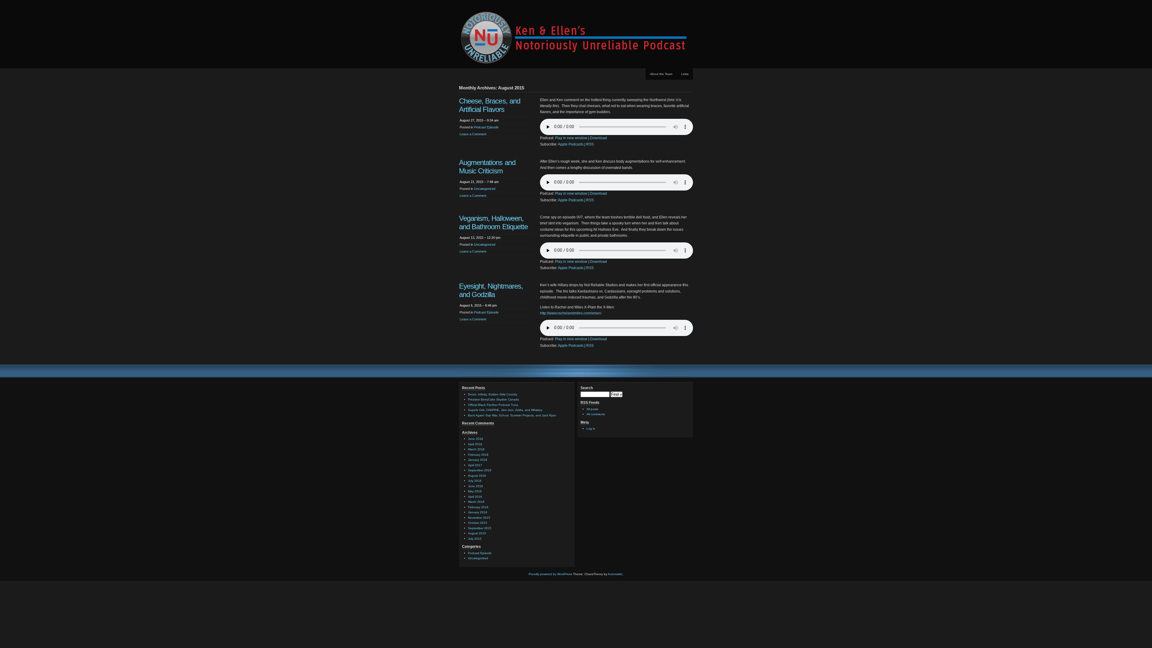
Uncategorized (484, 188)
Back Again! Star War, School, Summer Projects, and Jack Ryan (512, 415)
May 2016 (475, 491)
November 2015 (479, 517)
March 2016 (476, 501)
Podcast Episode (486, 127)
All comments (595, 414)
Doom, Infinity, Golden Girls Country (492, 394)
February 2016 (478, 507)
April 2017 (475, 465)
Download (598, 138)
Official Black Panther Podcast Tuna (493, 404)
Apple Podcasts (571, 144)
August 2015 (477, 533)
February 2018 (478, 454)
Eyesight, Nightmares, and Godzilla (491, 290)
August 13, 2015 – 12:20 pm (480, 237)
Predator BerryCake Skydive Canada (493, 399)
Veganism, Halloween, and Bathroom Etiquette (493, 222)
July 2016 (475, 480)
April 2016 (475, 496)
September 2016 (479, 470)
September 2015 (479, 528)
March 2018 (476, 449)
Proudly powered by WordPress (550, 574)
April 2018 (475, 444)
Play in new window (571, 138)
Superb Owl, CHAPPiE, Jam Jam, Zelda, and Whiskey (505, 410)
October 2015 (477, 522)
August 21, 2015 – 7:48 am (479, 182)
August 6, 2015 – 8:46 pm (478, 305)
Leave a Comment (473, 134)
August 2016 (477, 475)
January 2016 (477, 512)
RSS (590, 144)
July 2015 (475, 538)
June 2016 (475, 486)
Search (586, 388)
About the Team (661, 74)
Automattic (615, 574)
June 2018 (475, 438)
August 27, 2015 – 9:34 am (479, 120)
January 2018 (477, 459)
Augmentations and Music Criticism (487, 166)
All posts (592, 409)
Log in (590, 428)
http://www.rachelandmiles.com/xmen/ (570, 313)
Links (684, 74)
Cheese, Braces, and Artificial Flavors (489, 105)
